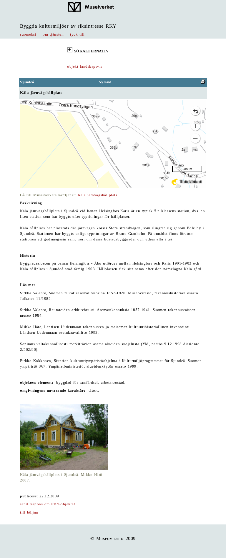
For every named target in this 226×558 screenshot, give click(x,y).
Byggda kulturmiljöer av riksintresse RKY (68, 26)
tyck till (77, 34)
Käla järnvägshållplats (97, 195)
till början (29, 512)
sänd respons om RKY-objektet (47, 504)
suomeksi (28, 34)
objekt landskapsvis (84, 66)
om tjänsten (53, 34)
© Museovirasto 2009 (113, 538)
